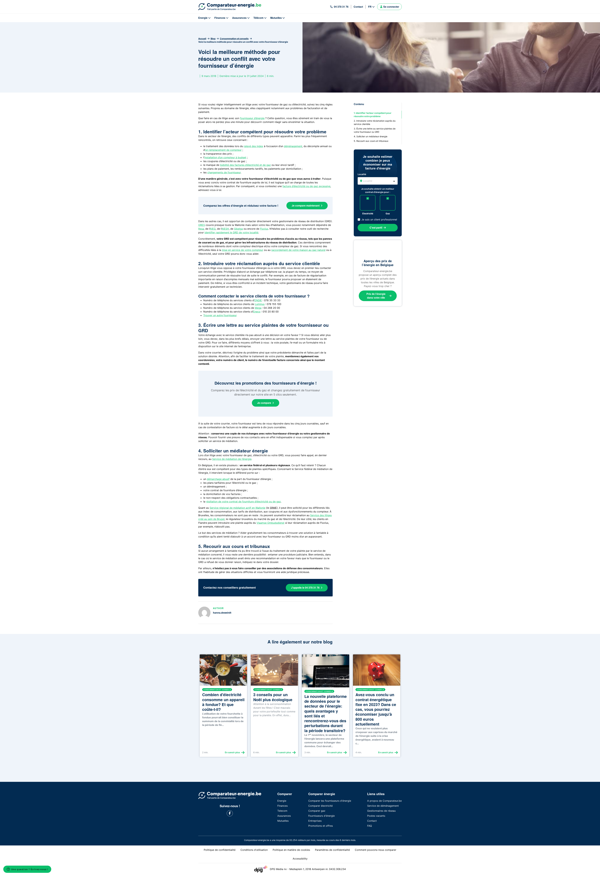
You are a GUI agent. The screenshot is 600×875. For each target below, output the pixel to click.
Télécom (258, 18)
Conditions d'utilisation (254, 849)
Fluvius (264, 228)
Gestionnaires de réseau (381, 810)
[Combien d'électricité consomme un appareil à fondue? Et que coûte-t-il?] (223, 671)
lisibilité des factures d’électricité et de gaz (245, 164)
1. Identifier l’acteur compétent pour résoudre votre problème (372, 115)
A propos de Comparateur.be (384, 800)
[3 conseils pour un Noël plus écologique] (274, 671)
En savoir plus (232, 752)
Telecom (282, 810)
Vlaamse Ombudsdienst (270, 522)
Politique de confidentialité (219, 849)
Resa (201, 228)
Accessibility (300, 858)
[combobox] (378, 181)
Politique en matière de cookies (291, 849)
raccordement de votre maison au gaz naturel (298, 250)
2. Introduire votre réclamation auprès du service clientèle (374, 122)
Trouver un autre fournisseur (220, 315)
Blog (213, 38)
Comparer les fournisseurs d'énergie (329, 800)
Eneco (256, 311)
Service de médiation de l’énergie (231, 459)
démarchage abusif (218, 479)
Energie (203, 18)
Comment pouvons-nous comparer (375, 849)
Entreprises (315, 820)
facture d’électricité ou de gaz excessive (306, 186)
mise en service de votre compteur (242, 250)
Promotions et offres (320, 825)
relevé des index (253, 146)
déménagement (293, 146)
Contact (358, 6)
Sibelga (238, 228)
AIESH (225, 228)
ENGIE (258, 300)
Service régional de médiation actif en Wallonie (237, 507)
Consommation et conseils (234, 38)
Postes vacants (376, 815)
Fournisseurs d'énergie (321, 815)
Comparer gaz (316, 810)
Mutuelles (276, 18)
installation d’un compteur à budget (225, 157)
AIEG (213, 228)
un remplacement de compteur (223, 149)
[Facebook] (230, 813)
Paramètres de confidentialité (332, 849)
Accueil (202, 38)
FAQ (369, 825)
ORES (201, 225)
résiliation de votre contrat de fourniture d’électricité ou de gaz (243, 501)
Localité (362, 174)
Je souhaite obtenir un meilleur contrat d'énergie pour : (377, 190)
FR (370, 6)
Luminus (260, 304)
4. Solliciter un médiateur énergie (370, 136)
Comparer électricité (320, 805)
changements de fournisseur (224, 172)
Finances (219, 18)
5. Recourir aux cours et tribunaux (371, 141)
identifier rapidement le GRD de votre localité (231, 232)
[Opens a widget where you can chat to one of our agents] (27, 869)
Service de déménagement (383, 805)
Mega (258, 307)
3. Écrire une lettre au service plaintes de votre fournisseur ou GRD (374, 130)
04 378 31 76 (341, 6)
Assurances (239, 18)
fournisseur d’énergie (252, 118)
